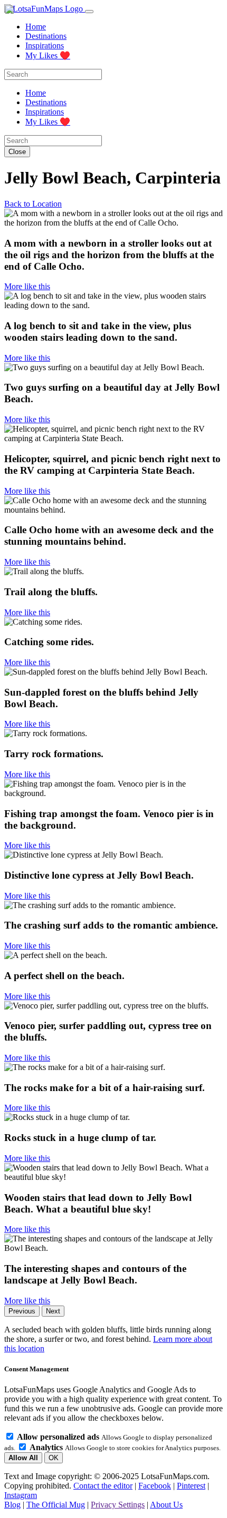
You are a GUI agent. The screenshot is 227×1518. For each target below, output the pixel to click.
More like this (27, 286)
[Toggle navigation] (89, 11)
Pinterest (191, 1485)
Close (17, 152)
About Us (166, 1504)
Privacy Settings (118, 1504)
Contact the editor (103, 1485)
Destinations (46, 36)
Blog (12, 1504)
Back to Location (33, 203)
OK (54, 1458)
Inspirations (44, 45)
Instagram (20, 1495)
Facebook (154, 1485)
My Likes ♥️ (47, 55)
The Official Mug (55, 1504)
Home (35, 26)
